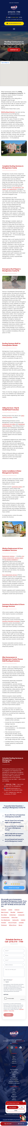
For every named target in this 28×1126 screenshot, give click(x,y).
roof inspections (16, 187)
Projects (14, 1060)
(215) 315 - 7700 (14, 12)
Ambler (10, 909)
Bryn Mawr (4, 915)
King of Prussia (12, 922)
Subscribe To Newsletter (14, 2)
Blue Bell (13, 912)
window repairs (19, 558)
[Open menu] (14, 29)
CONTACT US (14, 49)
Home (14, 1056)
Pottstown (4, 925)
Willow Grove (12, 925)
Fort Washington (5, 920)
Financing (14, 1061)
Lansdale (21, 922)
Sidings (14, 1074)
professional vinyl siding (8, 424)
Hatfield (23, 920)
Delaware (14, 1099)
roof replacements (12, 189)
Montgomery (14, 1096)
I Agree (7, 982)
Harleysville (15, 920)
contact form (15, 1043)
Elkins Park (15, 917)
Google (12, 873)
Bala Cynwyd (4, 912)
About (14, 1058)
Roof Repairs (14, 1071)
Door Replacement (14, 1080)
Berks (14, 1089)
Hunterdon (14, 1093)
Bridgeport (20, 912)
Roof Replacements (14, 1073)
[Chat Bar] (14, 1124)
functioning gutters (17, 486)
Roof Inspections (14, 1069)
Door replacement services (9, 575)
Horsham (3, 922)
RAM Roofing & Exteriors (8, 112)
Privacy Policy (11, 1010)
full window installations (11, 559)
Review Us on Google (14, 887)
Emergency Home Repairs (14, 1083)
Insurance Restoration (14, 1081)
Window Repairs (14, 1078)
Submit (8, 1015)
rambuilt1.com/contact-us (13, 788)
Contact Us (14, 1063)
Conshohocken (5, 917)
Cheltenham (12, 915)
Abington (3, 909)
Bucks (14, 1091)
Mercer (14, 1094)
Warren (14, 1098)
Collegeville (21, 915)
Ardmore (17, 909)
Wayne (20, 925)
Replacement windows (8, 556)
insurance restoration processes (11, 621)
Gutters (14, 1076)
